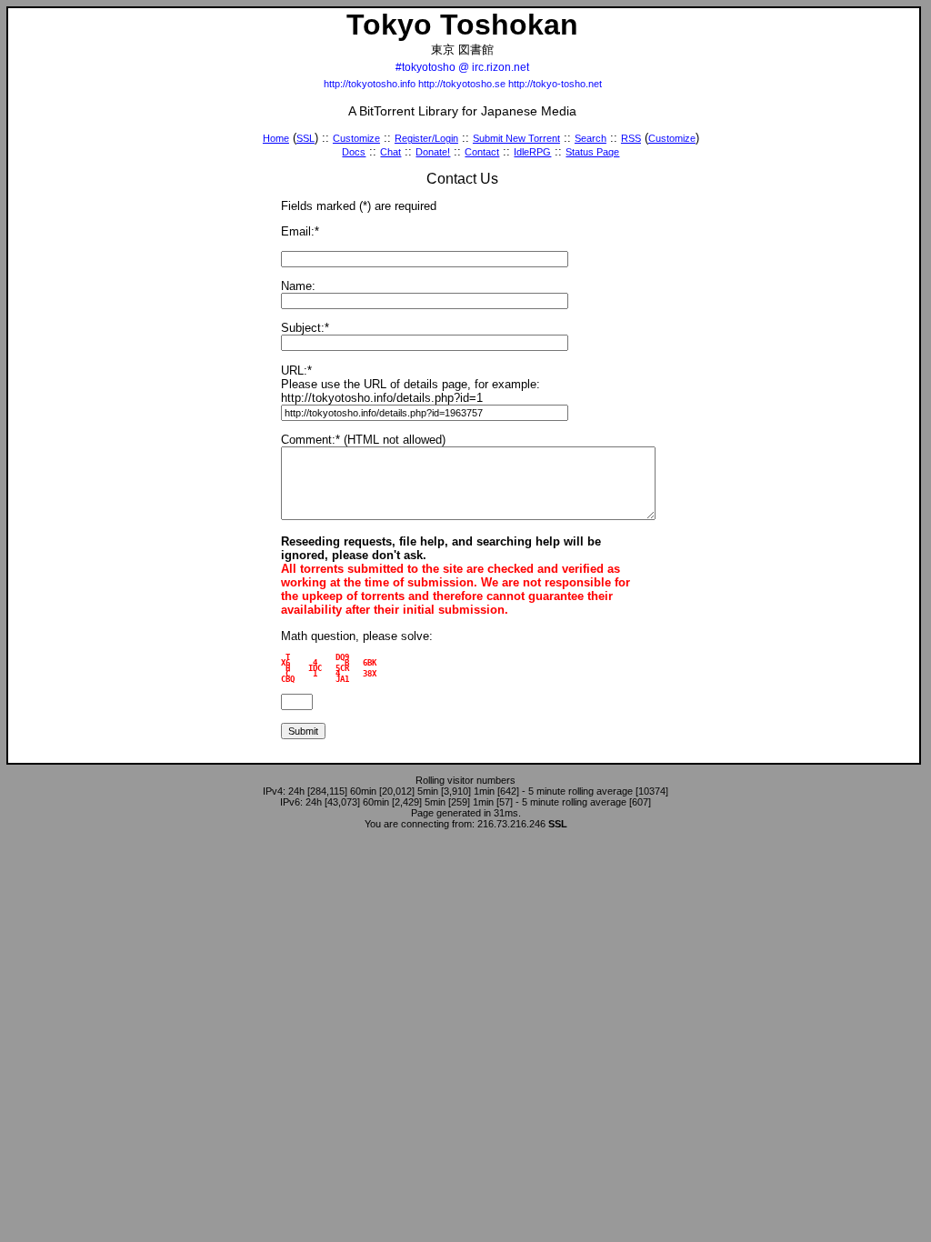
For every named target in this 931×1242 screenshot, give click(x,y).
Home (276, 138)
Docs (353, 151)
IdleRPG (532, 151)
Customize (356, 138)
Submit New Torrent (516, 138)
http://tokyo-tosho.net (555, 83)
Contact (482, 151)
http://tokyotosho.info (369, 83)
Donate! (432, 151)
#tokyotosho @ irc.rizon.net (462, 67)
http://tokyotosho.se (462, 83)
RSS (631, 138)
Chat (390, 151)
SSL (305, 138)
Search (590, 138)
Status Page (592, 151)
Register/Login (426, 138)
